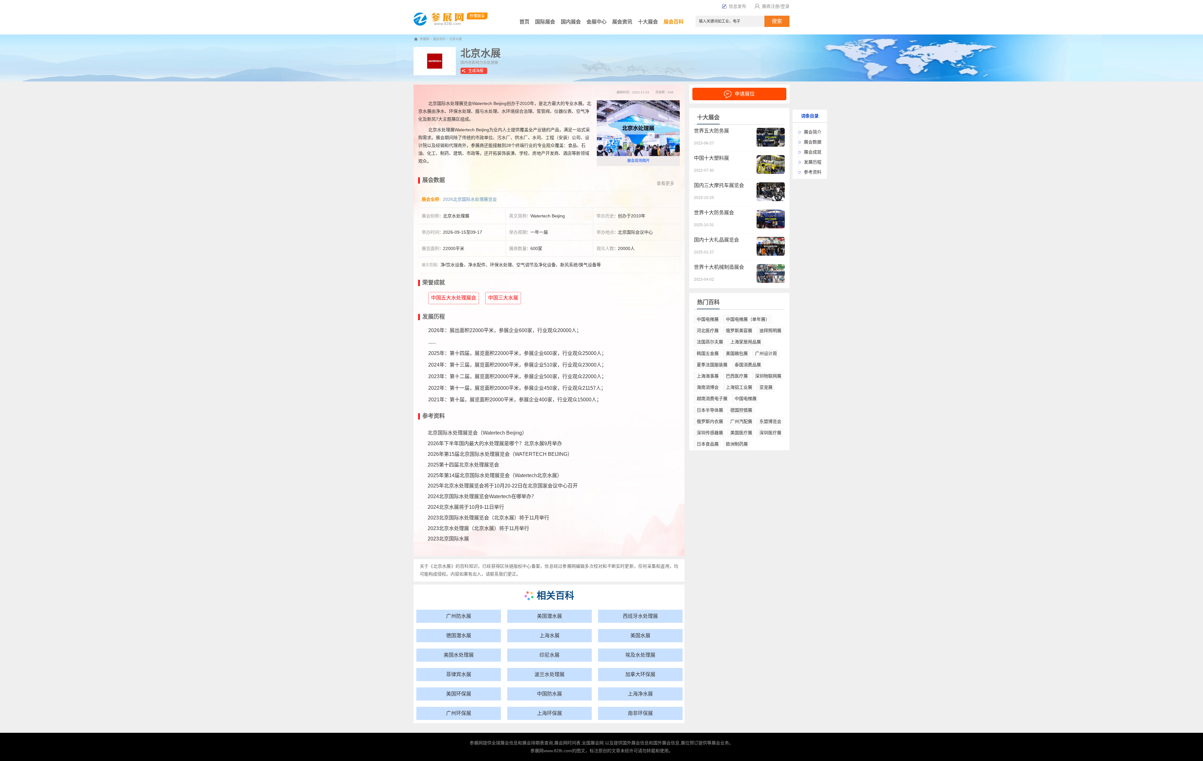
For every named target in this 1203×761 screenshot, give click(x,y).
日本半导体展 (710, 410)
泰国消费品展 (748, 364)
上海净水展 (640, 693)
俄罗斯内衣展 (710, 421)
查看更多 (665, 183)
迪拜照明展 (770, 330)
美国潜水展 (549, 616)
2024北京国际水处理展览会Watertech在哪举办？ (482, 496)
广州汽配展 (741, 421)
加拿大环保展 (640, 674)
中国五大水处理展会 (453, 297)
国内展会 (571, 21)
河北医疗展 (708, 330)
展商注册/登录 (775, 6)
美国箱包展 (737, 353)
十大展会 (648, 21)
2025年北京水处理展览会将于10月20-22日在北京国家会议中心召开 (503, 485)
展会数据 (812, 141)
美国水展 (640, 635)
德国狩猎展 (741, 410)
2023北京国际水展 (448, 538)
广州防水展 (458, 616)
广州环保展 (458, 713)
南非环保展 (640, 713)
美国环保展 (458, 693)
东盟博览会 (770, 421)
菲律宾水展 (458, 674)
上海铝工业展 (739, 387)
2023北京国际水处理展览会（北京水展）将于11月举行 (488, 517)
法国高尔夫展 (710, 341)
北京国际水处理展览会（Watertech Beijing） (477, 432)
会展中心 (596, 21)
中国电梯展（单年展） (748, 319)
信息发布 (737, 6)
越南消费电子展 (712, 398)
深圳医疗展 (770, 432)
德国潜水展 (458, 635)
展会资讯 (622, 21)
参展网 (424, 39)
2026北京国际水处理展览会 (470, 199)
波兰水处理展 (549, 674)
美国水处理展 (459, 655)
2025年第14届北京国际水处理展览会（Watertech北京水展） (495, 475)
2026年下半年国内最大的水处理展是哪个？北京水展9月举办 (495, 443)
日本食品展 (708, 443)
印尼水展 (549, 655)
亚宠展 (766, 387)
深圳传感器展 (710, 432)
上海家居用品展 (745, 341)
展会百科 (674, 21)
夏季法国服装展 (712, 364)
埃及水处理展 (640, 655)
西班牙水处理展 (640, 616)
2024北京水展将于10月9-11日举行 (466, 507)
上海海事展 (708, 375)
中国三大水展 (503, 297)
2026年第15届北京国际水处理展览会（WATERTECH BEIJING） (500, 454)
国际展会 (545, 21)
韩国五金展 (708, 353)
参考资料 (812, 172)
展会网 (560, 742)
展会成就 (812, 151)
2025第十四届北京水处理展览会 (463, 464)
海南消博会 (708, 387)
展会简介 (812, 131)
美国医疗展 (741, 432)
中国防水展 (549, 693)
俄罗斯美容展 (739, 330)
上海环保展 (549, 713)
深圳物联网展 (768, 375)
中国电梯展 (708, 319)
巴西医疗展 (737, 375)
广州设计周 (766, 353)
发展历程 (812, 161)
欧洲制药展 (737, 443)
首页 (524, 21)
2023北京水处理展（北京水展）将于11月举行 (478, 528)
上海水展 (549, 635)
